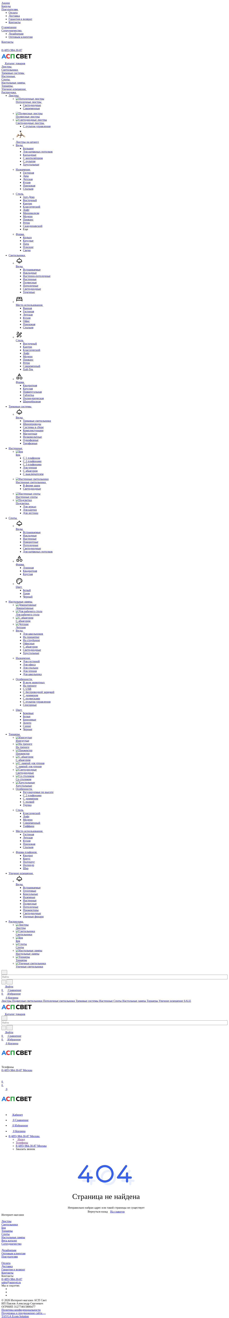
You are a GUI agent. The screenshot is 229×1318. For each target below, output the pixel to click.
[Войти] (3, 1078)
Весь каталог (9, 1240)
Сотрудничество (11, 1243)
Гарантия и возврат (20, 19)
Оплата (13, 12)
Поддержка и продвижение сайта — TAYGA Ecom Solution (23, 1315)
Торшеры (7, 1230)
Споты (5, 1234)
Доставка (14, 15)
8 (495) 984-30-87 (11, 50)
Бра (3, 1227)
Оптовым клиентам (21, 36)
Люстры (6, 1221)
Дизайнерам (16, 33)
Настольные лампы (13, 1237)
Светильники (9, 1224)
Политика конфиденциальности (21, 1309)
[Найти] (10, 981)
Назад (21, 1139)
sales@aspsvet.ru (11, 1282)
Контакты (15, 22)
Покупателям (9, 1256)
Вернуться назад (98, 1211)
